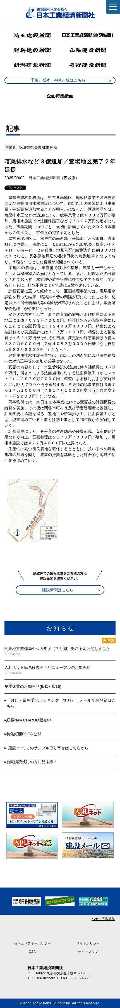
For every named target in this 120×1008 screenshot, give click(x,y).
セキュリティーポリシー (32, 943)
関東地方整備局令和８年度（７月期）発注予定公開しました (57, 648)
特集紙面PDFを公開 (24, 734)
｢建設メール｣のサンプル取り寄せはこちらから (47, 748)
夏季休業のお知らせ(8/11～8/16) (32, 686)
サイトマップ (88, 952)
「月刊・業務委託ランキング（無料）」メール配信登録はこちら (61, 703)
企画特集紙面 (60, 95)
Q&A (32, 952)
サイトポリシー (88, 943)
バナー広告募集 (103, 919)
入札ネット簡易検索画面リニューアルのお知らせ (47, 667)
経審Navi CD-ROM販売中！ (30, 720)
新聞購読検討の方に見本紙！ (31, 762)
